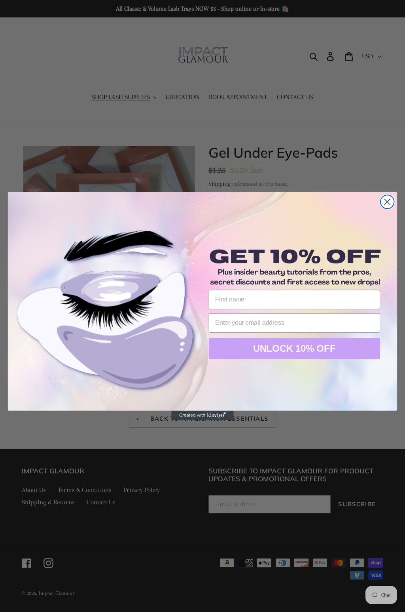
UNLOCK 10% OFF (294, 348)
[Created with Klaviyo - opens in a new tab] (202, 415)
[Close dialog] (387, 201)
